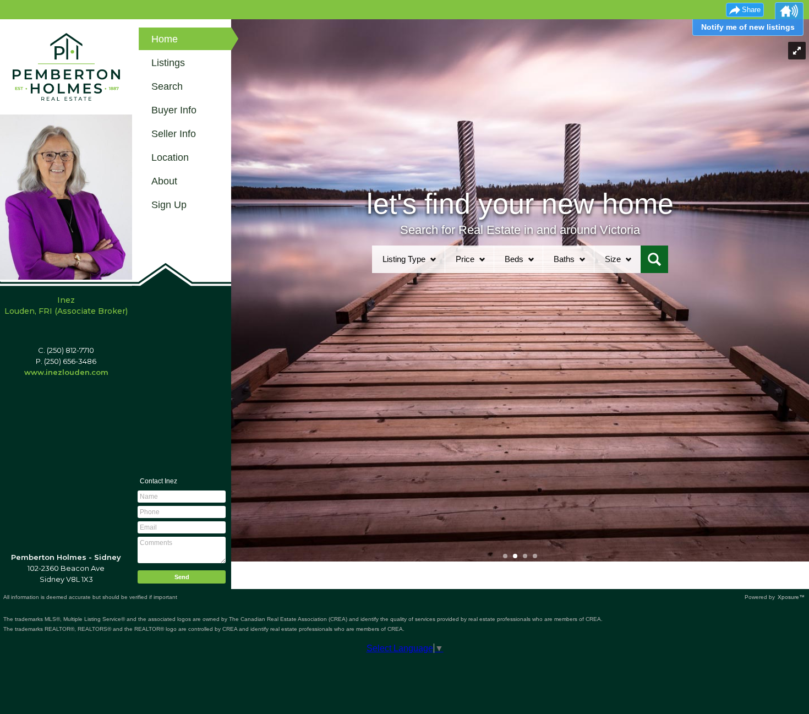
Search (167, 86)
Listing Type (403, 259)
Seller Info (173, 133)
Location (170, 157)
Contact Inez (158, 481)
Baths (564, 259)
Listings (168, 62)
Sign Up (169, 204)
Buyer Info (173, 110)
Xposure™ (791, 597)
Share (751, 10)
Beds (514, 259)
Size (613, 259)
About (164, 181)
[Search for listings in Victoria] (654, 259)
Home (164, 39)
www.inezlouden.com (66, 372)
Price (465, 259)
